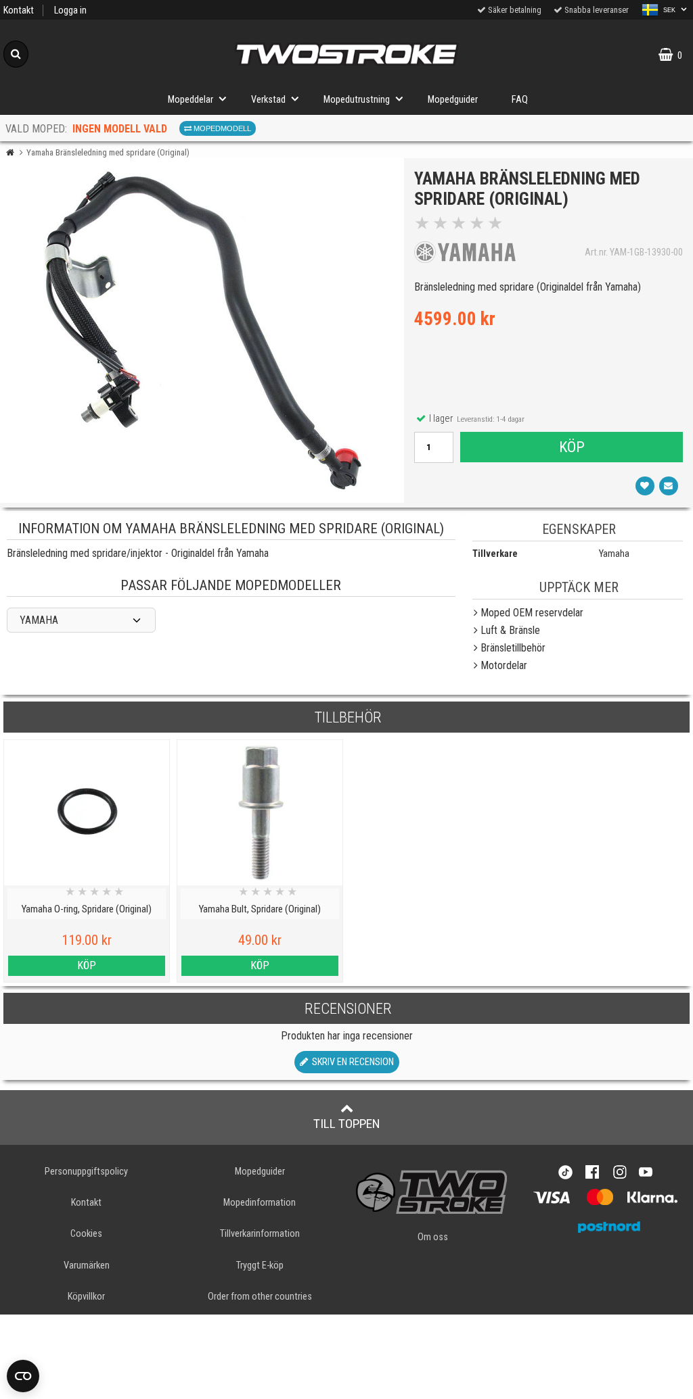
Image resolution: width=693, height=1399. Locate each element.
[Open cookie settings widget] (23, 1376)
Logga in (70, 10)
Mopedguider (453, 99)
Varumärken (87, 1265)
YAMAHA (39, 620)
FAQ (520, 99)
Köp (572, 447)
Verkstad (268, 99)
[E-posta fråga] (668, 485)
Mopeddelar (190, 99)
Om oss (433, 1237)
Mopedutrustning (356, 99)
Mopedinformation (259, 1202)
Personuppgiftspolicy (86, 1171)
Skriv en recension (351, 1062)
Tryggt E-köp (260, 1265)
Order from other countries (260, 1296)
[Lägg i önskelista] (644, 485)
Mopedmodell (221, 128)
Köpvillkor (86, 1296)
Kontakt (18, 10)
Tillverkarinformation (260, 1234)
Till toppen (346, 1123)
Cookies (86, 1234)
